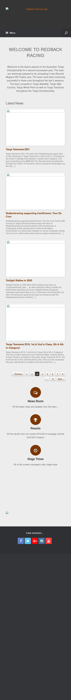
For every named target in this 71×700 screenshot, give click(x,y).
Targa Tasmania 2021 (18, 149)
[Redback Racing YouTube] (48, 541)
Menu (12, 32)
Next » (61, 379)
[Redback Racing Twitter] (28, 541)
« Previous (17, 374)
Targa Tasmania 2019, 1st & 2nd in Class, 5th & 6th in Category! (35, 346)
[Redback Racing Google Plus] (35, 541)
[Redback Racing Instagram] (41, 541)
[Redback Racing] (35, 11)
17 (53, 379)
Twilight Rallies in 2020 (19, 280)
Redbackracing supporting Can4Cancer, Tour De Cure (34, 214)
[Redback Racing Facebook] (21, 541)
